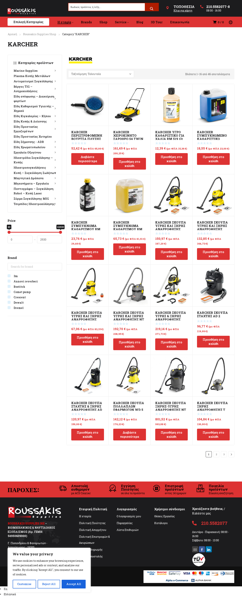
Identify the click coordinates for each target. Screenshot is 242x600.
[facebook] (202, 549)
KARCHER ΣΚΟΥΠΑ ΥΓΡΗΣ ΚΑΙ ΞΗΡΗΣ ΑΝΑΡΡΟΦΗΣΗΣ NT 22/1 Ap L (128, 318)
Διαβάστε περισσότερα (87, 159)
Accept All (73, 584)
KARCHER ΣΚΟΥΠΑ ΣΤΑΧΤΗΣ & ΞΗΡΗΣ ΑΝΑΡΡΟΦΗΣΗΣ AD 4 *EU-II (86, 408)
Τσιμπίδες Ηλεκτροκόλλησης (34, 204)
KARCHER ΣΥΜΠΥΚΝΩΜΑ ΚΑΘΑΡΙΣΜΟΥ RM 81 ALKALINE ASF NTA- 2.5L (85, 229)
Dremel (19, 308)
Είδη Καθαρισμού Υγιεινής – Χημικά (34, 108)
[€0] (9, 232)
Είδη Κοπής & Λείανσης (30, 121)
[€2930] (60, 232)
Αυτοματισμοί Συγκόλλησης (33, 81)
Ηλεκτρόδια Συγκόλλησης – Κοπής (33, 160)
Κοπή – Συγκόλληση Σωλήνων (35, 173)
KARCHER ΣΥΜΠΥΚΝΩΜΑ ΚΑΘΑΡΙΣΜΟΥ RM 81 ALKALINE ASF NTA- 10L (127, 229)
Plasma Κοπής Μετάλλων (32, 76)
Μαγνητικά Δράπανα (28, 178)
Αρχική (12, 34)
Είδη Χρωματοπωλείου (29, 147)
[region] (49, 570)
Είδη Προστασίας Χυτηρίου (33, 136)
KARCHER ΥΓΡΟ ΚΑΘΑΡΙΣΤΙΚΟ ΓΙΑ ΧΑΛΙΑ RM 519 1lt (169, 135)
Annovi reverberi (26, 281)
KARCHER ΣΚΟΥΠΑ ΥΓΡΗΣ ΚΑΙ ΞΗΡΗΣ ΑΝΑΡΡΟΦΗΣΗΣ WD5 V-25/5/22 (170, 227)
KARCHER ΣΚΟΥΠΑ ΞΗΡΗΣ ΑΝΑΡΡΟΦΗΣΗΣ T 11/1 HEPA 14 (212, 408)
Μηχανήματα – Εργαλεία (31, 183)
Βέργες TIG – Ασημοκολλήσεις (25, 89)
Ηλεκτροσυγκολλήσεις (30, 167)
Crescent (20, 297)
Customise (24, 584)
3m (16, 276)
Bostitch (19, 286)
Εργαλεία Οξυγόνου (27, 152)
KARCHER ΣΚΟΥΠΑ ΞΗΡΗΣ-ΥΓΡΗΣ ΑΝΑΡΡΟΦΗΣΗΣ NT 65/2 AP (170, 408)
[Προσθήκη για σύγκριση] (103, 94)
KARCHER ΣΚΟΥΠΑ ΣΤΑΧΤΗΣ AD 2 (212, 314)
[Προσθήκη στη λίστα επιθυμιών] (103, 89)
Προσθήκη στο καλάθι (129, 164)
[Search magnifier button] (151, 8)
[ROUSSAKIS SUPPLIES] (22, 11)
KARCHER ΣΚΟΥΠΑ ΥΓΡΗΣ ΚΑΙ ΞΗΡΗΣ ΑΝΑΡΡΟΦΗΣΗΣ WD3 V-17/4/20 (86, 318)
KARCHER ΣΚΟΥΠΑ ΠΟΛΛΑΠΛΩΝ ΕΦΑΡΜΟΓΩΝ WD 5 (128, 406)
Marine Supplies (26, 70)
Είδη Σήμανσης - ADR (29, 142)
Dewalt (19, 302)
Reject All (49, 584)
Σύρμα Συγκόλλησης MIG (31, 198)
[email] (195, 549)
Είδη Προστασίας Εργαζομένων (26, 129)
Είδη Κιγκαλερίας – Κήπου (32, 116)
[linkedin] (209, 549)
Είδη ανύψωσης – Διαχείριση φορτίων (34, 98)
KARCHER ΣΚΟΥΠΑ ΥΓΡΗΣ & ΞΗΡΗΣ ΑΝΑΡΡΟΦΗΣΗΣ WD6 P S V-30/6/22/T (171, 318)
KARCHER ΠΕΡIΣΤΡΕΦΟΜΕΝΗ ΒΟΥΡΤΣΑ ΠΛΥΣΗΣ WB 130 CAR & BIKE (86, 137)
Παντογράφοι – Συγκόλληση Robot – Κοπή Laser (34, 191)
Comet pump (22, 292)
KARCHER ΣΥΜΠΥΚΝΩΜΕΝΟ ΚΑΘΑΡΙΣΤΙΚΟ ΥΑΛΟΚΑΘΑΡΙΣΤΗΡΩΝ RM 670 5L (212, 139)
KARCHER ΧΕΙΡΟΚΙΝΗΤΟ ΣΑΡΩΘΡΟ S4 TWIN (128, 135)
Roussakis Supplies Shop (39, 34)
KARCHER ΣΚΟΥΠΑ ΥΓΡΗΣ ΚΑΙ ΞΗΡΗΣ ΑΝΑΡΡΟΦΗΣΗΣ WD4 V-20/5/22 (212, 227)
